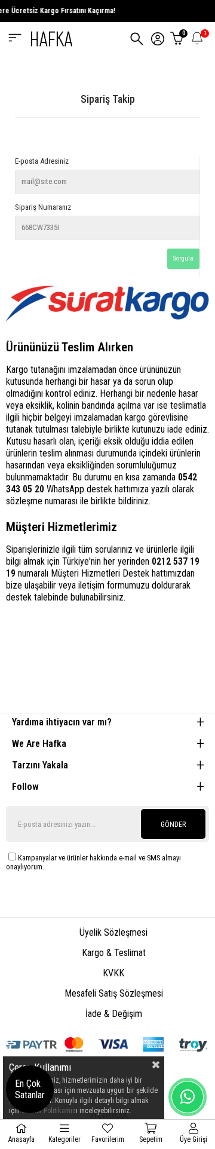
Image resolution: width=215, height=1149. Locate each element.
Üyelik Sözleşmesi (113, 932)
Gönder (173, 824)
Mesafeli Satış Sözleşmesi (113, 993)
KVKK (113, 973)
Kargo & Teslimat (114, 952)
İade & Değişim (113, 1013)
